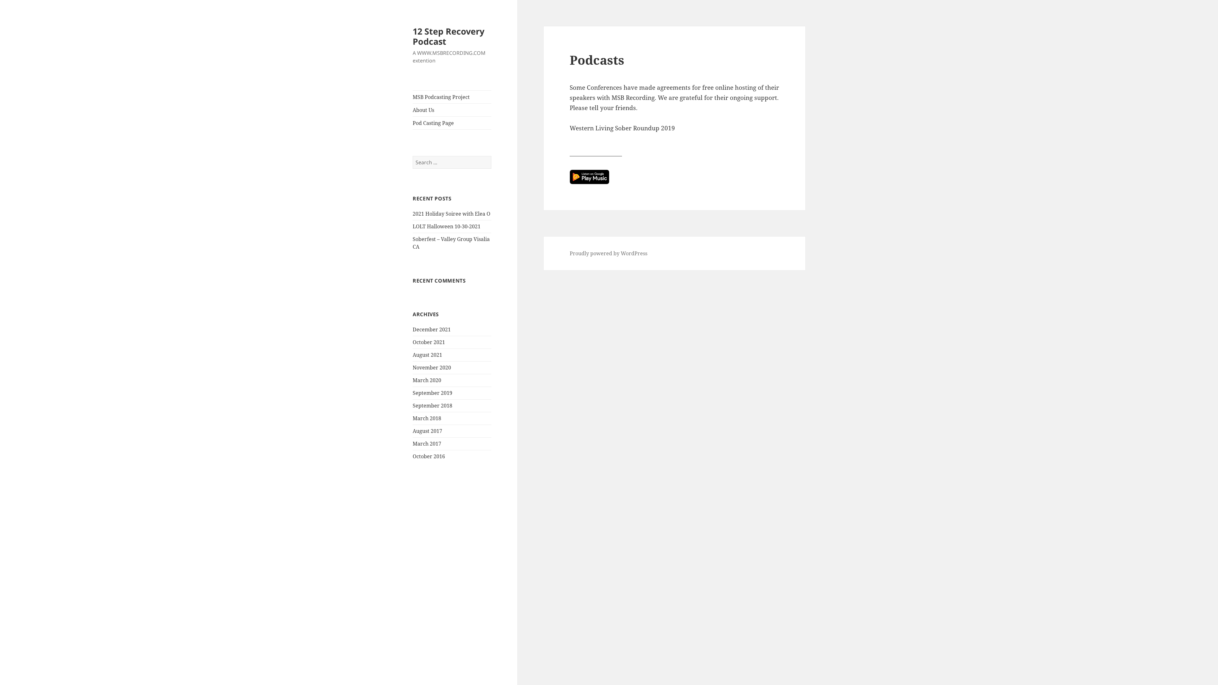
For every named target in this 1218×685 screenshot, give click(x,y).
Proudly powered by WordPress (608, 253)
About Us (423, 110)
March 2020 (427, 380)
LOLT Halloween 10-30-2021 (447, 226)
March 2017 (427, 443)
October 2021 (429, 342)
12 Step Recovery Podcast (448, 36)
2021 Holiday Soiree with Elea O (451, 213)
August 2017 (427, 430)
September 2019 (432, 392)
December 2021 (432, 329)
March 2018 (427, 418)
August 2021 (427, 354)
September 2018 (432, 405)
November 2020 (432, 367)
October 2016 (429, 456)
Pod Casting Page (433, 123)
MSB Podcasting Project (441, 97)
